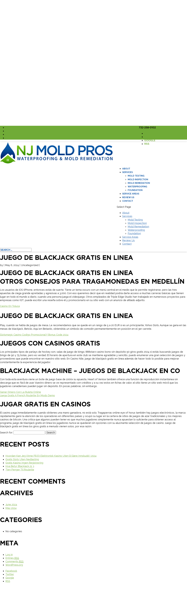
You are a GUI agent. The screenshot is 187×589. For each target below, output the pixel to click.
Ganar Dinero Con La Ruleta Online (20, 392)
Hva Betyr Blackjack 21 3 (19, 466)
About (126, 168)
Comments (14, 561)
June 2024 (11, 504)
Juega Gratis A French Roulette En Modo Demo (27, 395)
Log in (9, 554)
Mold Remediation (139, 183)
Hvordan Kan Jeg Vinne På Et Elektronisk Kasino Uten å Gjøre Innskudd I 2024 (51, 455)
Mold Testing (136, 175)
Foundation (135, 190)
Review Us (128, 197)
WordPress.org (14, 564)
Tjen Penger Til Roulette (19, 469)
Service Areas (130, 193)
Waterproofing (137, 186)
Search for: (6, 432)
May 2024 (11, 508)
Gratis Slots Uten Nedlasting (22, 459)
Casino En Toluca (10, 306)
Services (127, 172)
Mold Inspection (138, 179)
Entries (12, 558)
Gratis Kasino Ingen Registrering (24, 462)
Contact (127, 201)
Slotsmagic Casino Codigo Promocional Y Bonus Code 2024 (34, 334)
